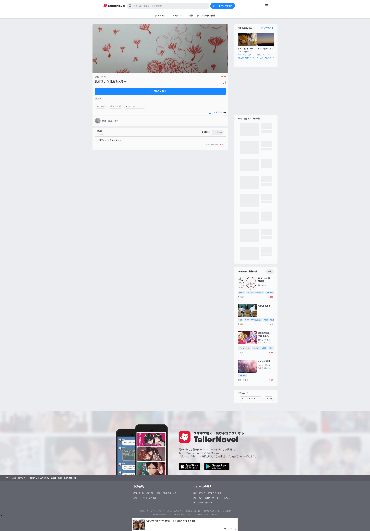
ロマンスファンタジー (216, 493)
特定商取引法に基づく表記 (211, 511)
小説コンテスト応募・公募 (165, 493)
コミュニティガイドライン (175, 511)
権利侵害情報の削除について (162, 514)
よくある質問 (227, 511)
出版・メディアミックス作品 (144, 498)
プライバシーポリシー (202, 514)
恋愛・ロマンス (199, 493)
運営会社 (214, 514)
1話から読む (160, 91)
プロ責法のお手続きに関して (183, 514)
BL (194, 503)
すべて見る (266, 28)
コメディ (208, 503)
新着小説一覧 (138, 493)
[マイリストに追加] (224, 82)
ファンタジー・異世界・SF (203, 498)
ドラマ (200, 503)
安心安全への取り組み (193, 511)
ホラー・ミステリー (224, 498)
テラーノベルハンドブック (155, 511)
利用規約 (142, 511)
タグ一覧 (149, 493)
